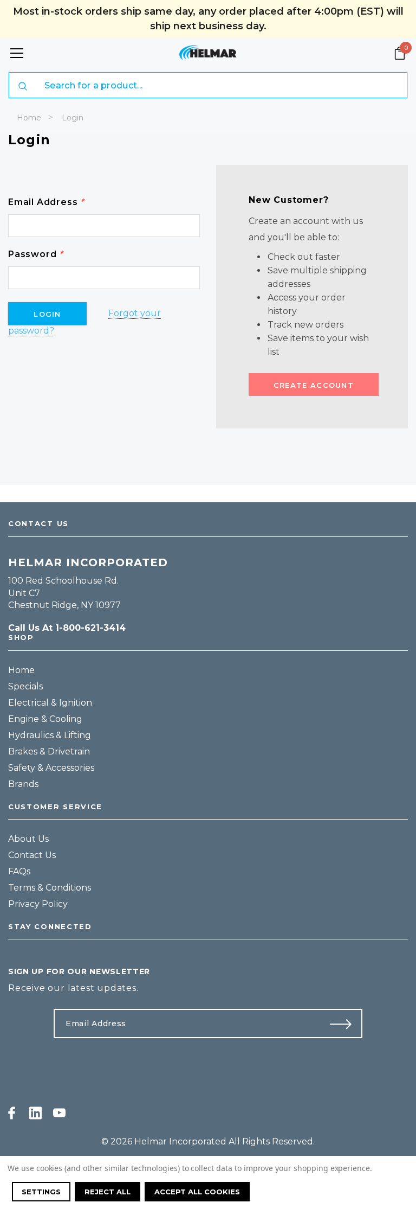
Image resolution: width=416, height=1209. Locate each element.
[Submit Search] (22, 86)
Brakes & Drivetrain (49, 751)
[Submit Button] (345, 1023)
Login (72, 118)
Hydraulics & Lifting (49, 735)
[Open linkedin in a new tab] (35, 1113)
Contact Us (32, 855)
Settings (41, 1191)
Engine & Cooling (45, 719)
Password (35, 254)
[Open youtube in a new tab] (59, 1113)
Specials (25, 686)
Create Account (314, 385)
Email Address (46, 202)
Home (29, 118)
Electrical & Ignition (50, 703)
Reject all (107, 1191)
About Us (28, 839)
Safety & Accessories (51, 768)
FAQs (19, 871)
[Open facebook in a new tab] (11, 1113)
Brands (23, 784)
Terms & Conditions (49, 887)
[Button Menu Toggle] (17, 53)
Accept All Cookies (197, 1191)
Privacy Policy (38, 904)
